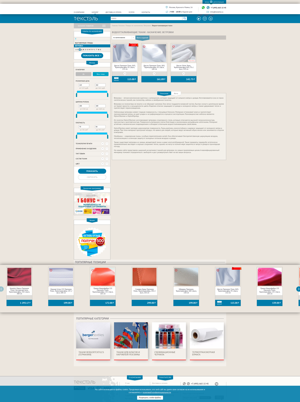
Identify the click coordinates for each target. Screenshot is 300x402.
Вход (207, 2)
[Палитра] (199, 19)
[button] (299, 289)
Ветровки (79, 46)
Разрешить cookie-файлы (150, 398)
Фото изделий (142, 37)
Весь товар (101, 74)
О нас (127, 383)
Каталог (95, 12)
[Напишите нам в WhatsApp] (203, 7)
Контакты (146, 12)
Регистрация (219, 2)
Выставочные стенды (84, 43)
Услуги (131, 12)
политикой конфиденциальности (157, 392)
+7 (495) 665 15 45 (218, 7)
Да (83, 74)
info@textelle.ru (216, 12)
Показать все (91, 55)
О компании (79, 12)
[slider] (76, 95)
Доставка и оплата (113, 12)
